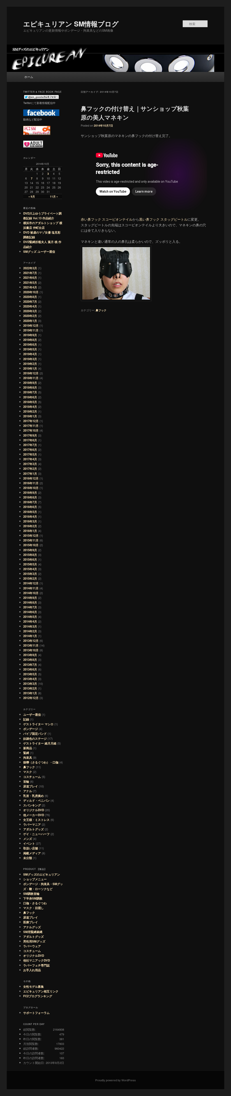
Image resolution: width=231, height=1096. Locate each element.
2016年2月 (30, 526)
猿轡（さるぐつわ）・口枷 (40, 762)
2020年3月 (30, 311)
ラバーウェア (32, 946)
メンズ (27, 838)
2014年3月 (30, 626)
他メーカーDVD (33, 815)
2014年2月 (30, 631)
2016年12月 (31, 478)
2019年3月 (30, 359)
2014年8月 (30, 602)
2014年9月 (30, 597)
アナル (27, 791)
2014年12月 (31, 583)
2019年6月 (30, 344)
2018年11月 (31, 378)
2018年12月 (31, 373)
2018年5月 (30, 402)
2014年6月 (30, 612)
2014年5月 (30, 616)
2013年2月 (30, 688)
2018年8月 (30, 387)
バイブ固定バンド (35, 733)
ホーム (28, 77)
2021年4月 (30, 287)
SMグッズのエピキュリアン (41, 874)
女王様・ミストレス (36, 819)
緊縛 (26, 753)
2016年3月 (30, 521)
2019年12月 (31, 325)
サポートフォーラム (36, 1013)
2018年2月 (30, 411)
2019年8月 (30, 340)
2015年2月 (30, 578)
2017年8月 (30, 440)
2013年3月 (30, 683)
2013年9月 (30, 655)
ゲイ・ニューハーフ (36, 834)
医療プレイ (30, 922)
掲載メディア (32, 853)
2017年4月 (30, 459)
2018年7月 (30, 392)
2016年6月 (30, 507)
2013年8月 (30, 659)
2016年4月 (30, 516)
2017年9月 (30, 435)
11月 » (54, 196)
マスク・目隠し (33, 908)
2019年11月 (31, 330)
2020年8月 (30, 297)
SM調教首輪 (31, 893)
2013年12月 (31, 640)
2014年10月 (31, 593)
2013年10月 (31, 650)
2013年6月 (30, 669)
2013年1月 (30, 693)
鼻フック (101, 310)
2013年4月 (30, 679)
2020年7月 (30, 301)
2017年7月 (30, 445)
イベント (29, 843)
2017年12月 (31, 421)
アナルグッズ (32, 927)
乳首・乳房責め (33, 796)
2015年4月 (30, 569)
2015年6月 (30, 559)
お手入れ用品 (32, 970)
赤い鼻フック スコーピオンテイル (106, 219)
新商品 (27, 748)
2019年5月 (30, 349)
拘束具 (27, 757)
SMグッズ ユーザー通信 (39, 251)
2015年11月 (31, 540)
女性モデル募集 (33, 986)
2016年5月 (30, 512)
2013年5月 (30, 674)
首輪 (26, 781)
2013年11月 (31, 645)
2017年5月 (30, 454)
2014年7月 (30, 607)
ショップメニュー (35, 879)
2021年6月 (30, 277)
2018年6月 (30, 397)
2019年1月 (30, 368)
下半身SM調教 (32, 898)
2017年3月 (30, 464)
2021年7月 (30, 273)
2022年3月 (30, 268)
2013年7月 (30, 664)
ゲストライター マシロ (38, 724)
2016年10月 (31, 488)
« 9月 (31, 196)
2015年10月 (31, 545)
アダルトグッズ (33, 829)
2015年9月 (30, 550)
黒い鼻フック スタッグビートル (163, 219)
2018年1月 (30, 416)
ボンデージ (30, 729)
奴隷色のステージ (35, 738)
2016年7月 (30, 502)
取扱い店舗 (30, 848)
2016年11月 (31, 483)
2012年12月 (31, 698)
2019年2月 (30, 363)
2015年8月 (30, 555)
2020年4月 (30, 306)
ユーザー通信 (32, 714)
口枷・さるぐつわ (35, 903)
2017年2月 (30, 468)
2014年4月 (30, 621)
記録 (26, 719)
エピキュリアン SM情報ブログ (71, 23)
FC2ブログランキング (37, 996)
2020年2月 (30, 316)
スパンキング (32, 805)
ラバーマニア (32, 824)
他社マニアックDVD (36, 960)
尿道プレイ (30, 786)
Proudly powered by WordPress (115, 1080)
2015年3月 (30, 574)
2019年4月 (30, 354)
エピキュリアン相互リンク (40, 991)
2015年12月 (31, 535)
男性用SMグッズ (34, 941)
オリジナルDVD (33, 810)
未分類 (27, 858)
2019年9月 (30, 335)
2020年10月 (31, 292)
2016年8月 (30, 497)
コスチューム (32, 777)
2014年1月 (30, 636)
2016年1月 (30, 531)
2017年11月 (31, 425)
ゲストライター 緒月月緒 (39, 743)
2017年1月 (30, 473)
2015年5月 (30, 564)
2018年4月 (30, 406)
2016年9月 (30, 492)
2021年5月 (30, 282)
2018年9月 (30, 382)
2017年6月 (30, 449)
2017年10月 (31, 430)
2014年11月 (31, 588)
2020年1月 (30, 321)
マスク (27, 772)
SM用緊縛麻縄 (32, 932)
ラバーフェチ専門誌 (36, 965)
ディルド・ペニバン (36, 800)
